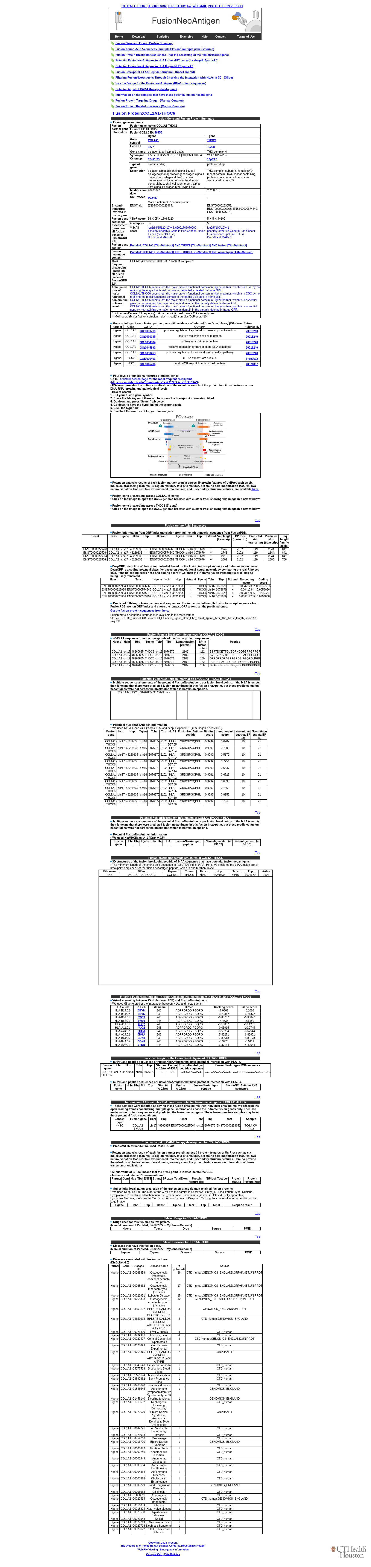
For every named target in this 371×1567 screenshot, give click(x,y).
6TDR (141, 1044)
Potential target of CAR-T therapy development (146, 89)
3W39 (141, 1017)
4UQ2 (141, 1024)
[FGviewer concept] (186, 476)
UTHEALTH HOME (134, 6)
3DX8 (141, 1038)
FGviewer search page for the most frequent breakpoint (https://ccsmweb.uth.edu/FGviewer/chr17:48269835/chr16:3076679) (154, 380)
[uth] (348, 1551)
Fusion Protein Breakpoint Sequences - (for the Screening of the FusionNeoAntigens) (172, 54)
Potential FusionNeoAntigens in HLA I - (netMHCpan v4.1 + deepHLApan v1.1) (167, 60)
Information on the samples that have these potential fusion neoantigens (164, 94)
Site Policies (172, 1554)
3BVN (141, 1010)
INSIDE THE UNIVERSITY (225, 6)
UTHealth (198, 1545)
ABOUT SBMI (157, 6)
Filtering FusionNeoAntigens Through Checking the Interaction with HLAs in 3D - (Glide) (174, 77)
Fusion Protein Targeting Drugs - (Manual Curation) (150, 100)
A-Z (189, 6)
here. (255, 489)
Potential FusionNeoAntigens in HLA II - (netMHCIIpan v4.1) (155, 66)
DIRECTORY (177, 6)
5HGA (141, 1031)
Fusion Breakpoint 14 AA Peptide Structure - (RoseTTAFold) (155, 72)
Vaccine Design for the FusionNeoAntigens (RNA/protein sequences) (161, 83)
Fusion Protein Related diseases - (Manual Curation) (150, 106)
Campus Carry (155, 1554)
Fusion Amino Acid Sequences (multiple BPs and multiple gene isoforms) (165, 49)
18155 (158, 132)
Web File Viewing (147, 1549)
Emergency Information (174, 1549)
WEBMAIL (200, 6)
